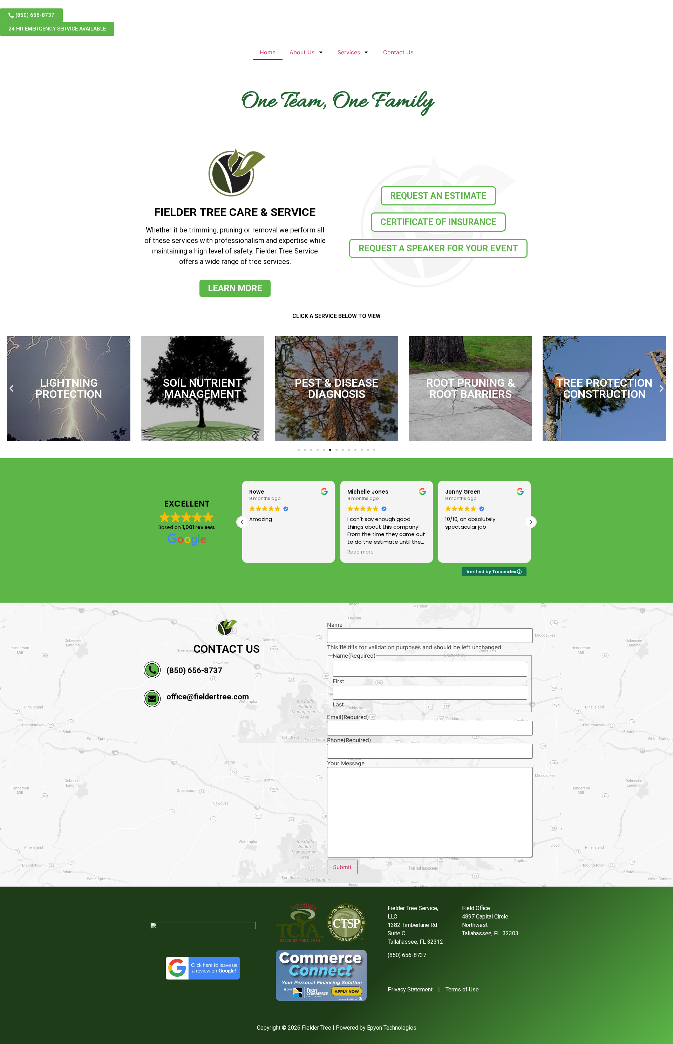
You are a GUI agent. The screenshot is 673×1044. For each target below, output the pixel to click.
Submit (342, 866)
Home (268, 52)
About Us (302, 52)
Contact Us (398, 52)
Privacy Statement (410, 989)
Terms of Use (462, 989)
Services (349, 52)
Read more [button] (262, 552)
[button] (11, 388)
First (338, 681)
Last (338, 704)
